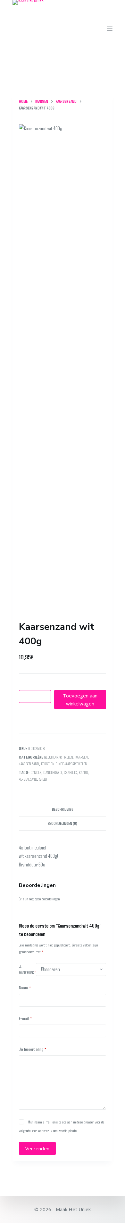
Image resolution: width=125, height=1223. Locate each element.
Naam (25, 987)
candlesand (53, 772)
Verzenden (37, 1148)
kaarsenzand (29, 763)
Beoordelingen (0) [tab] (62, 823)
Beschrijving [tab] (62, 809)
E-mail (25, 1018)
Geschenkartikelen (58, 757)
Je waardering (27, 969)
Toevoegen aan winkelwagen (80, 699)
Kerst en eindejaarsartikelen (64, 763)
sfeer (43, 779)
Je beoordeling (32, 1049)
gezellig (70, 772)
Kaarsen (82, 757)
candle (36, 772)
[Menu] (110, 29)
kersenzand (28, 779)
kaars (83, 772)
